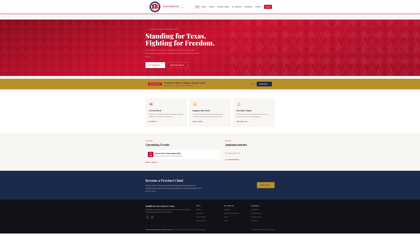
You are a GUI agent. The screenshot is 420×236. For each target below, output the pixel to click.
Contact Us (254, 221)
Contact (258, 7)
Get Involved (237, 7)
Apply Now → (265, 185)
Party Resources (201, 221)
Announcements (256, 217)
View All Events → (152, 162)
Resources (248, 7)
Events (211, 7)
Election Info (255, 210)
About (204, 7)
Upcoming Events (177, 65)
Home (197, 7)
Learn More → (264, 84)
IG (152, 217)
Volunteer (227, 210)
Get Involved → (155, 65)
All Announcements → (233, 159)
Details (253, 84)
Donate (268, 7)
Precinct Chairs (223, 7)
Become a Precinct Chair (231, 213)
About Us (199, 210)
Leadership (199, 213)
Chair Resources (256, 213)
